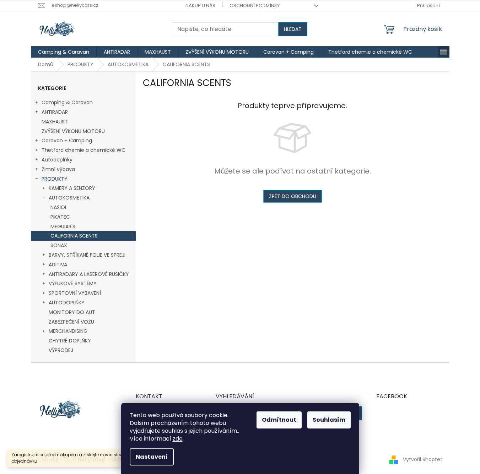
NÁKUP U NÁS (200, 5)
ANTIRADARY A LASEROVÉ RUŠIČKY (89, 274)
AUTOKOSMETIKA (69, 197)
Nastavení (152, 457)
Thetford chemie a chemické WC (83, 150)
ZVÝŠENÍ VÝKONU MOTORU (73, 131)
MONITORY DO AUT (72, 312)
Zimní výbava (58, 169)
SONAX (58, 245)
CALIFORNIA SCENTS (74, 235)
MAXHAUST (55, 121)
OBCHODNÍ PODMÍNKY (255, 5)
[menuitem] (63, 52)
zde (178, 439)
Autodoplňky (57, 159)
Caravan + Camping (67, 140)
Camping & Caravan (67, 102)
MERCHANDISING (68, 331)
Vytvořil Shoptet (422, 459)
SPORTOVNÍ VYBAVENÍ (75, 293)
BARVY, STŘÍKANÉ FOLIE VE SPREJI (87, 255)
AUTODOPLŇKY (67, 302)
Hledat (293, 29)
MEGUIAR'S (62, 226)
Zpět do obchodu (292, 196)
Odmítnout (279, 420)
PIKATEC (60, 216)
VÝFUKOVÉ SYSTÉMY (73, 283)
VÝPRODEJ (61, 350)
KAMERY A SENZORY (72, 188)
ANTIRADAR (55, 112)
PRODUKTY (55, 178)
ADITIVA (58, 264)
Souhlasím (329, 420)
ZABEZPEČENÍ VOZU (71, 321)
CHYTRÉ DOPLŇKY (70, 340)
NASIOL (58, 207)
